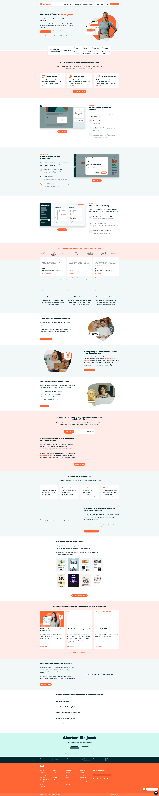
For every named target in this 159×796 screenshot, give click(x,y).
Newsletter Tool (43, 775)
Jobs (103, 1)
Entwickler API (42, 786)
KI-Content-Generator (98, 127)
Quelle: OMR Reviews (46, 273)
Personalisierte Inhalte (49, 183)
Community (55, 777)
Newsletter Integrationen (44, 779)
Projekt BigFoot (42, 777)
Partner (54, 772)
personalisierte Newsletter (46, 455)
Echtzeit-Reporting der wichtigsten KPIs (103, 216)
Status (54, 779)
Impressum (68, 782)
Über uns (68, 772)
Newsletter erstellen (92, 105)
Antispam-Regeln (83, 775)
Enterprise (85, 488)
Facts (54, 782)
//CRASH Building (69, 784)
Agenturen (45, 488)
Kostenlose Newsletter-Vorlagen (101, 134)
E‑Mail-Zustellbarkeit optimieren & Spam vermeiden (50, 629)
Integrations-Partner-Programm (46, 784)
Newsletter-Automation (44, 154)
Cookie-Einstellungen (84, 781)
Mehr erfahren (45, 85)
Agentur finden (112, 1)
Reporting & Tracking (93, 203)
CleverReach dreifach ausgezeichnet (78, 629)
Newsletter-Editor (52, 76)
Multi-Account (66, 488)
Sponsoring (68, 775)
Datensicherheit (82, 772)
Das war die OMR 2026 (101, 629)
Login (117, 1)
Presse (67, 781)
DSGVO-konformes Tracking (100, 223)
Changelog (55, 781)
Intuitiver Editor (96, 120)
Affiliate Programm (43, 782)
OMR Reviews (71, 273)
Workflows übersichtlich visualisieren (53, 169)
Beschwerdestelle (83, 777)
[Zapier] (110, 525)
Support (106, 1)
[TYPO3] (85, 525)
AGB (80, 779)
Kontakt (67, 777)
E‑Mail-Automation (79, 76)
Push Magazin (42, 781)
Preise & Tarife (42, 772)
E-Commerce (107, 488)
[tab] (79, 432)
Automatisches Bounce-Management (102, 230)
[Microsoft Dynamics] (97, 525)
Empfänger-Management (108, 76)
